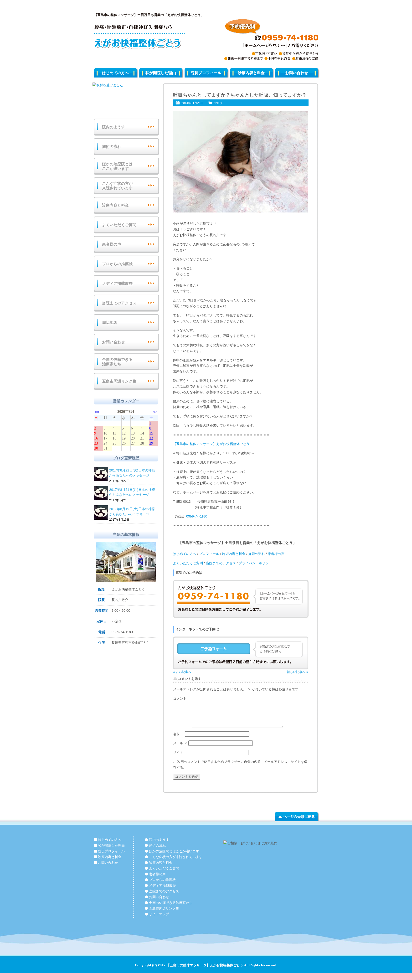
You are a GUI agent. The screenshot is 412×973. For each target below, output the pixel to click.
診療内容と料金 (251, 73)
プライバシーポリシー (255, 563)
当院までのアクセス (221, 563)
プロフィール (209, 554)
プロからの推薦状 (117, 264)
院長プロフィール (206, 73)
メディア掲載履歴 (117, 283)
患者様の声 (276, 554)
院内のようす (113, 127)
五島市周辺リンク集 (119, 381)
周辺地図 (109, 323)
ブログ (218, 103)
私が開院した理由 (160, 73)
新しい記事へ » (297, 672)
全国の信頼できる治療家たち (117, 361)
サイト (178, 752)
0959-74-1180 (196, 516)
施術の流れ (256, 554)
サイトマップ (159, 914)
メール (180, 743)
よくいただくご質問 (188, 563)
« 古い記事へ (182, 672)
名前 (178, 734)
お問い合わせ (296, 73)
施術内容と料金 (233, 554)
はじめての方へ (115, 73)
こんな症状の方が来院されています (117, 185)
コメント (182, 698)
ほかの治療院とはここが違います (117, 166)
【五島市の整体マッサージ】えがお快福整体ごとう (211, 444)
